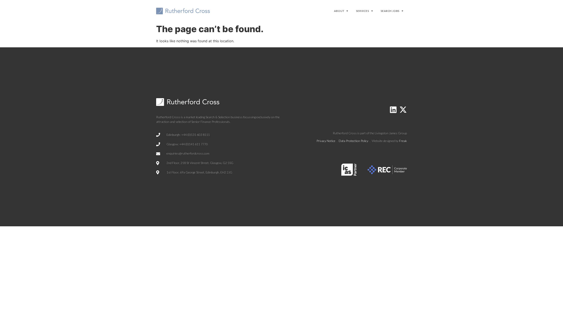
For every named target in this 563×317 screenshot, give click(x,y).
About (339, 11)
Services (362, 11)
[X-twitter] (403, 109)
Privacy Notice (325, 141)
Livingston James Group (391, 133)
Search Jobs (390, 11)
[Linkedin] (393, 109)
